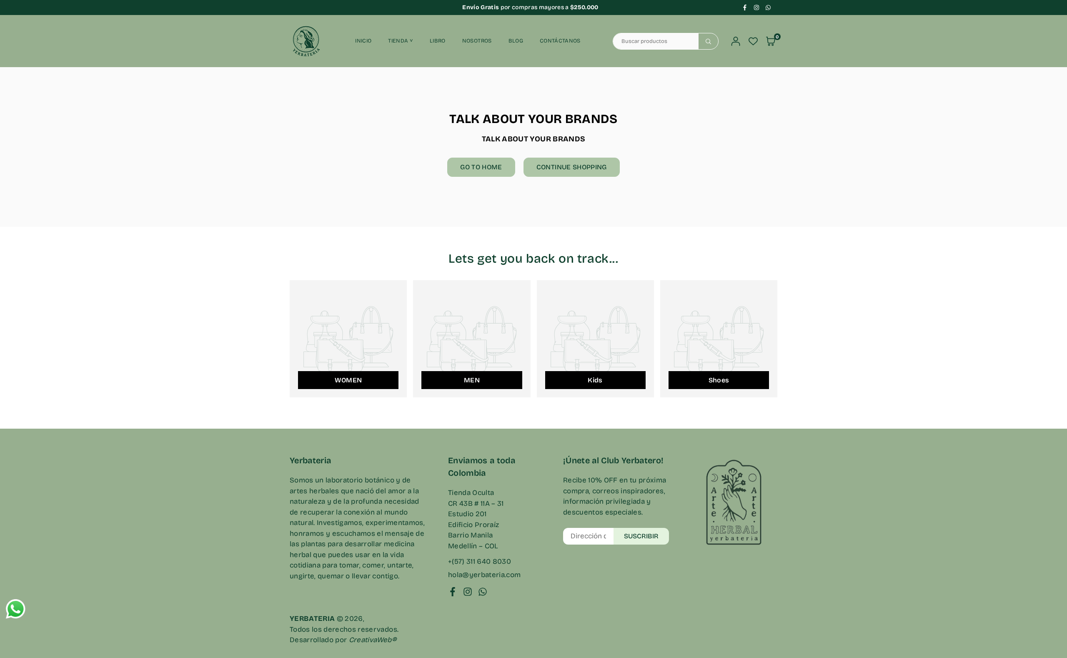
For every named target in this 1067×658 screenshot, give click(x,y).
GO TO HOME (481, 167)
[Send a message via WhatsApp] (15, 609)
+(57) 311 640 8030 (479, 561)
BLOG (515, 41)
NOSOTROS (477, 41)
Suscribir (641, 536)
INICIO (363, 41)
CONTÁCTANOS (560, 41)
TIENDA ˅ (400, 41)
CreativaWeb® (372, 639)
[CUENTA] (735, 41)
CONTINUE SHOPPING (571, 167)
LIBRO (438, 41)
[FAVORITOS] (753, 41)
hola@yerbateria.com (484, 575)
